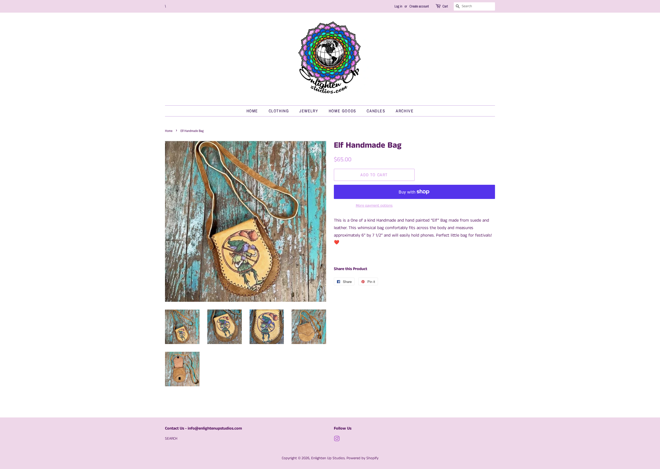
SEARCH (171, 438)
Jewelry (308, 111)
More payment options (374, 205)
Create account (419, 6)
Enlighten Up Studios (328, 458)
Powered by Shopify (362, 458)
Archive (405, 111)
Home (252, 111)
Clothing (279, 111)
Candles (376, 111)
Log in (398, 6)
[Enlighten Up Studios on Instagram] (337, 439)
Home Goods (342, 111)
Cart (445, 6)
